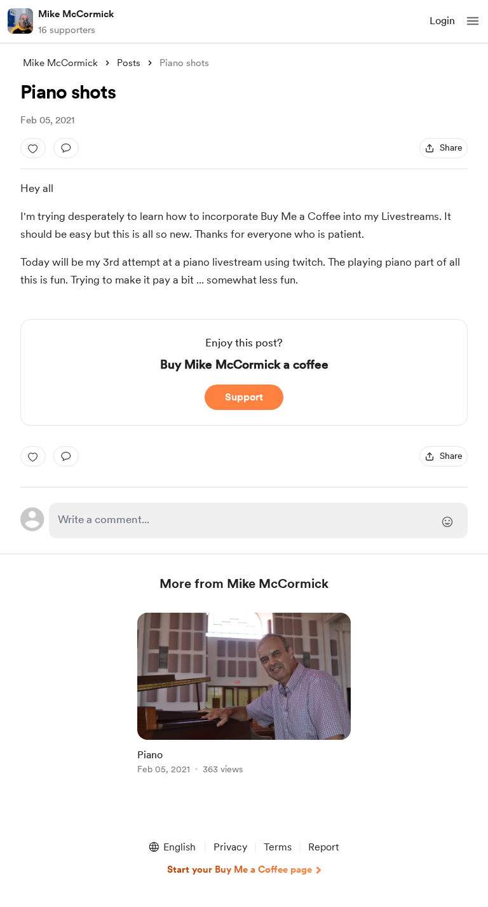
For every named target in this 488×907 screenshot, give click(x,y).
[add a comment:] (66, 148)
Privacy (230, 847)
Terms (278, 847)
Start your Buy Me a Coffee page (239, 869)
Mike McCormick (76, 14)
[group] (244, 701)
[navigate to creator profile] (20, 21)
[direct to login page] (258, 520)
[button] (472, 21)
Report (323, 847)
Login (442, 21)
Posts (128, 63)
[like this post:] (33, 148)
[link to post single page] (244, 696)
